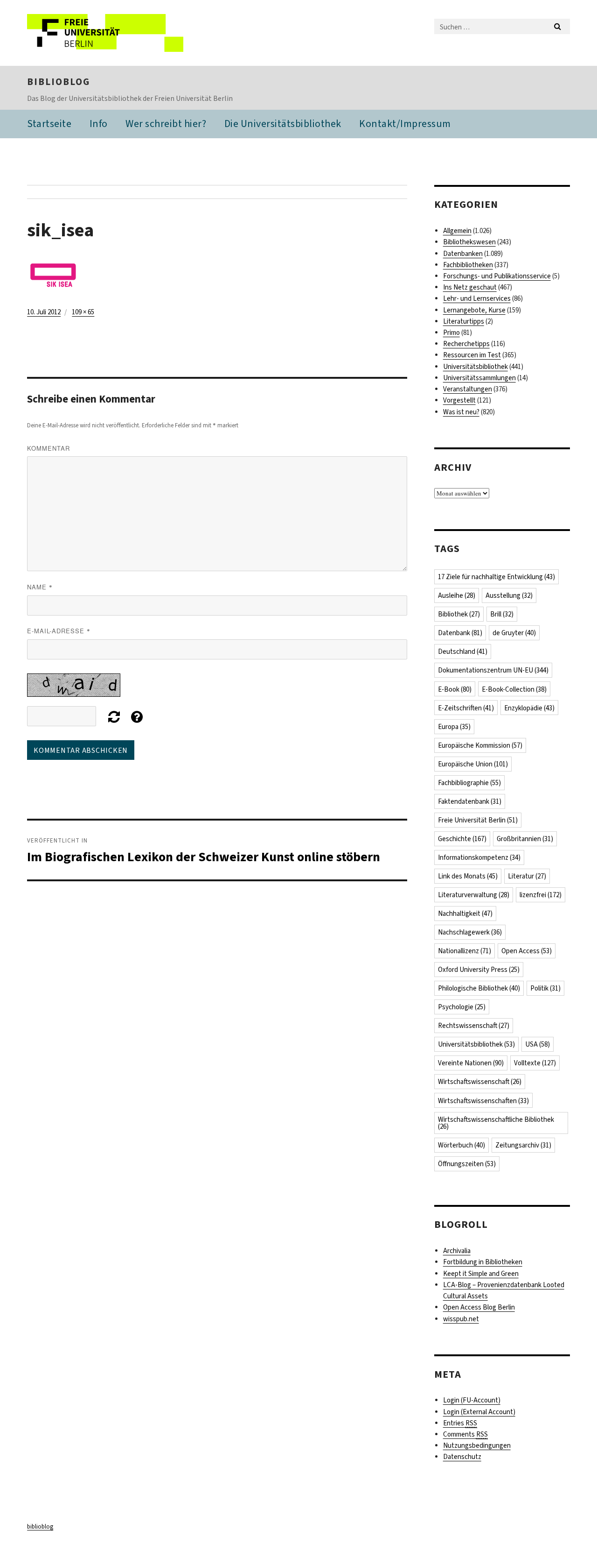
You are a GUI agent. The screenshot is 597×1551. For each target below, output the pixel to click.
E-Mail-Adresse (58, 630)
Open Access (526, 951)
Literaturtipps (463, 321)
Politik (545, 988)
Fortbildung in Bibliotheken (482, 1262)
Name (40, 586)
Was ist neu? (461, 412)
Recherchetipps (466, 343)
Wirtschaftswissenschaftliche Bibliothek (496, 1123)
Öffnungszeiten (467, 1164)
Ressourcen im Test (472, 355)
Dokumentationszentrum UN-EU (493, 670)
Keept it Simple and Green (481, 1273)
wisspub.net (461, 1319)
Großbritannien (525, 838)
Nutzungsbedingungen (477, 1445)
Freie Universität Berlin (478, 820)
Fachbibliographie (469, 782)
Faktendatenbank (469, 801)
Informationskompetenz (479, 857)
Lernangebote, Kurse (474, 310)
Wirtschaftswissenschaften (483, 1100)
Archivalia (457, 1250)
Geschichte (462, 838)
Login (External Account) (479, 1411)
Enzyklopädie (529, 708)
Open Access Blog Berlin (479, 1307)
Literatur (527, 876)
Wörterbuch (461, 1145)
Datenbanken (463, 253)
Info (99, 123)
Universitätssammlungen (479, 377)
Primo (451, 332)
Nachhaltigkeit (465, 913)
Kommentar (48, 448)
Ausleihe (456, 595)
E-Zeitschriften (466, 708)
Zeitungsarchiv (523, 1145)
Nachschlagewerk (470, 932)
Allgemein (457, 230)
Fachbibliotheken (468, 264)
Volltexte (535, 1063)
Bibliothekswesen (469, 242)
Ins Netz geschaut (470, 287)
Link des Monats (468, 876)
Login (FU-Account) (471, 1400)
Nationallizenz (464, 951)
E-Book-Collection (514, 689)
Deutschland (462, 651)
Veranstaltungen (467, 389)
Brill (502, 614)
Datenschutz (462, 1456)
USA (537, 1044)
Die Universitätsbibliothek (282, 123)
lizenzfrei (541, 894)
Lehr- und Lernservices (477, 298)
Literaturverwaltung (473, 894)
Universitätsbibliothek (475, 366)
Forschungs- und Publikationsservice (497, 276)
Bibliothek (459, 614)
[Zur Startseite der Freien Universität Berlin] (105, 33)
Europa (454, 726)
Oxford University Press (479, 969)
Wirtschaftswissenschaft (479, 1081)
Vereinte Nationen (471, 1063)
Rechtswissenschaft (473, 1025)
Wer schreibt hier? (165, 123)
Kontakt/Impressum (405, 123)
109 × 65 (83, 312)
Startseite (49, 123)
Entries (460, 1423)
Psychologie (462, 1007)
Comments (465, 1434)
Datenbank (460, 632)
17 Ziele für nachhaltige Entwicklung (496, 576)
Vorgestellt (459, 400)
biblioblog (58, 81)
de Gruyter (514, 632)
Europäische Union (473, 764)
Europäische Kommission (480, 745)
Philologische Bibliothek (479, 988)
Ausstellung (509, 595)
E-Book (455, 689)
